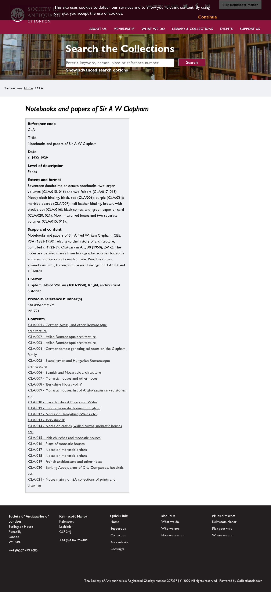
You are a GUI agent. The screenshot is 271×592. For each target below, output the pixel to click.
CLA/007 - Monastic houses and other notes (62, 378)
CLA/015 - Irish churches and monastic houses (64, 438)
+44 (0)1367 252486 (73, 540)
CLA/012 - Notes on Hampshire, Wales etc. (62, 414)
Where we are (222, 535)
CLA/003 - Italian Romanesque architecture (62, 343)
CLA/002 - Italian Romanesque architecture (62, 337)
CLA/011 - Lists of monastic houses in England (64, 408)
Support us (118, 528)
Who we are (170, 528)
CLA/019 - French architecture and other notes (65, 461)
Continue (207, 17)
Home (28, 88)
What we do (153, 29)
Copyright (117, 549)
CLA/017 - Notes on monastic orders (57, 450)
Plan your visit (222, 528)
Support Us (250, 29)
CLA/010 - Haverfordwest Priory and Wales (62, 402)
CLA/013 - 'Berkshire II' (46, 420)
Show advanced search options (97, 70)
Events (226, 29)
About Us (97, 29)
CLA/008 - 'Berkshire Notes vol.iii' (55, 384)
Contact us (118, 535)
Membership (124, 29)
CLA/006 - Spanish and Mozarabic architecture (64, 372)
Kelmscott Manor (224, 522)
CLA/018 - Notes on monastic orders (57, 455)
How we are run (172, 535)
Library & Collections (192, 29)
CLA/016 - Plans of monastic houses (56, 444)
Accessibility (119, 542)
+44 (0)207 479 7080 (23, 550)
